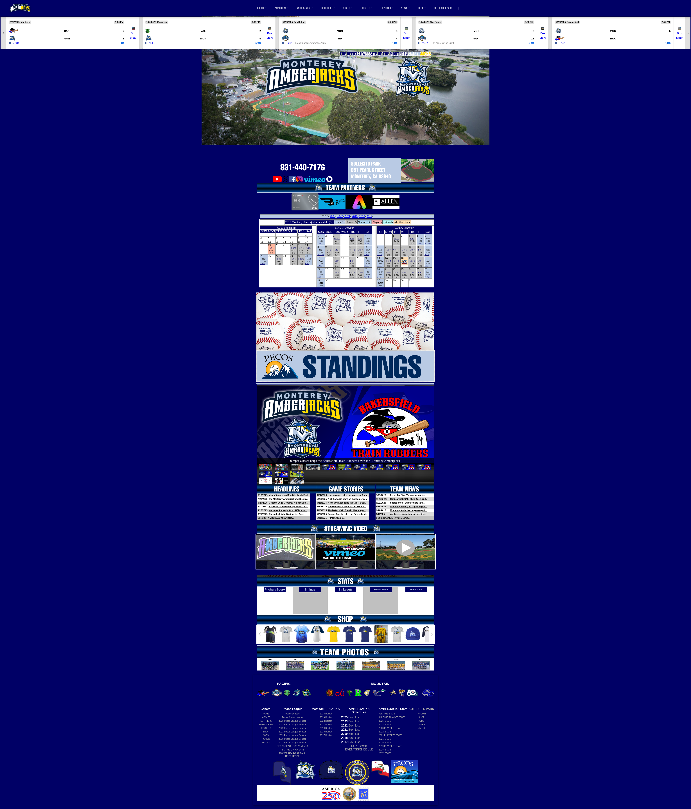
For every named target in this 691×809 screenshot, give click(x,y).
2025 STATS (385, 721)
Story (133, 37)
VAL (203, 31)
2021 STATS (385, 739)
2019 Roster (326, 728)
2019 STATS (385, 742)
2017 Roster (326, 735)
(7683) (289, 43)
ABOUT (260, 8)
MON (67, 38)
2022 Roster (326, 721)
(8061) (152, 43)
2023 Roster (326, 717)
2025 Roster (326, 713)
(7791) (15, 43)
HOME (266, 713)
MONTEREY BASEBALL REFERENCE (292, 754)
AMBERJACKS (304, 8)
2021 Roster (326, 724)
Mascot (421, 728)
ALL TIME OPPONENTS (292, 749)
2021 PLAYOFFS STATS (390, 735)
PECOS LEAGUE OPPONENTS (292, 746)
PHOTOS (265, 742)
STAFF (421, 724)
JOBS (266, 735)
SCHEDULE (327, 8)
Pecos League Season (292, 721)
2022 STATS (385, 731)
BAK (66, 31)
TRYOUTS (385, 8)
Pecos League (292, 713)
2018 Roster (326, 731)
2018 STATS (385, 749)
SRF (339, 38)
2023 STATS (385, 724)
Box (133, 33)
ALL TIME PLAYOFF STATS (392, 717)
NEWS (404, 8)
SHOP (421, 8)
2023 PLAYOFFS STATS (390, 728)
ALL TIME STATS (387, 713)
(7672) (425, 43)
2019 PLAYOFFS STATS (390, 746)
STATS (346, 8)
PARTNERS (280, 8)
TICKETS (365, 8)
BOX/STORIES (266, 724)
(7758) (562, 43)
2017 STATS (385, 753)
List (357, 717)
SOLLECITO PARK (443, 8)
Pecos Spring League (292, 717)
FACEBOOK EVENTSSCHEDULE (359, 748)
